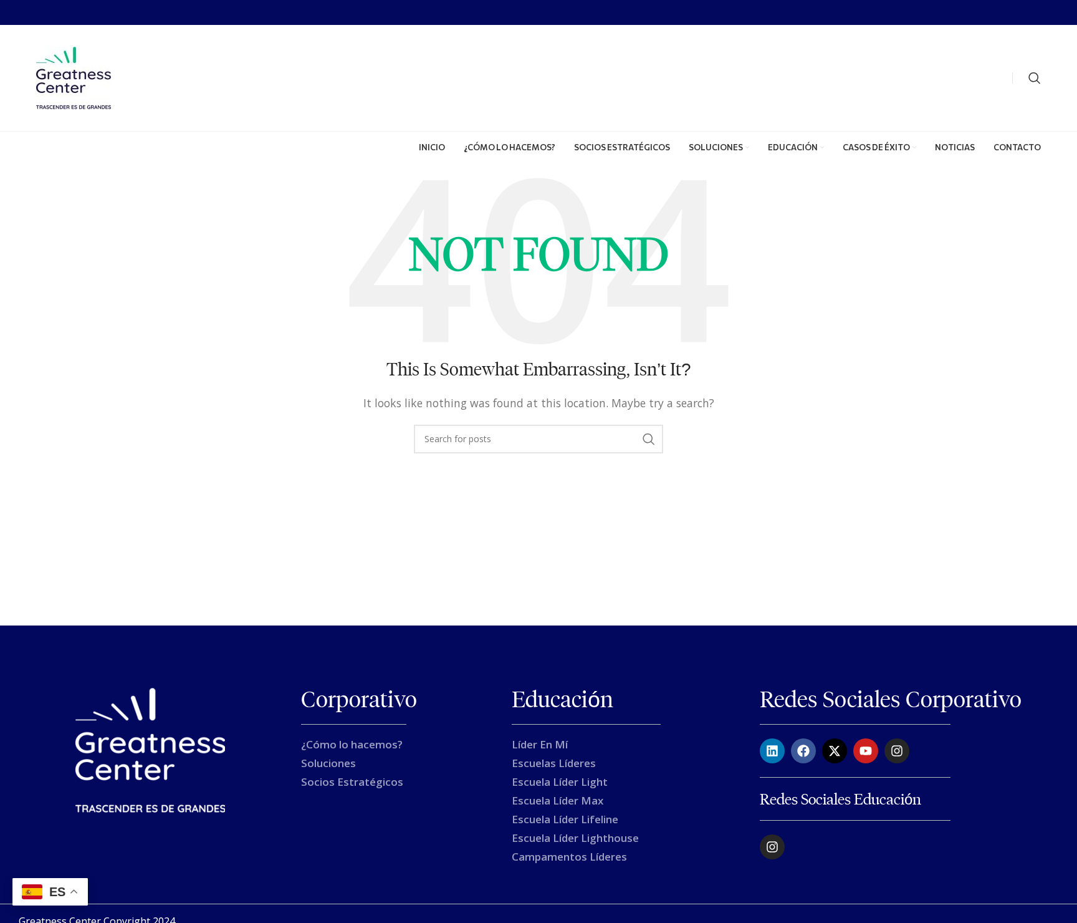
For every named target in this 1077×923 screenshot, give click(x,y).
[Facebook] (803, 750)
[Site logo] (73, 77)
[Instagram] (896, 750)
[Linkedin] (772, 750)
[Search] (1034, 77)
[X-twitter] (834, 750)
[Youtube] (865, 750)
